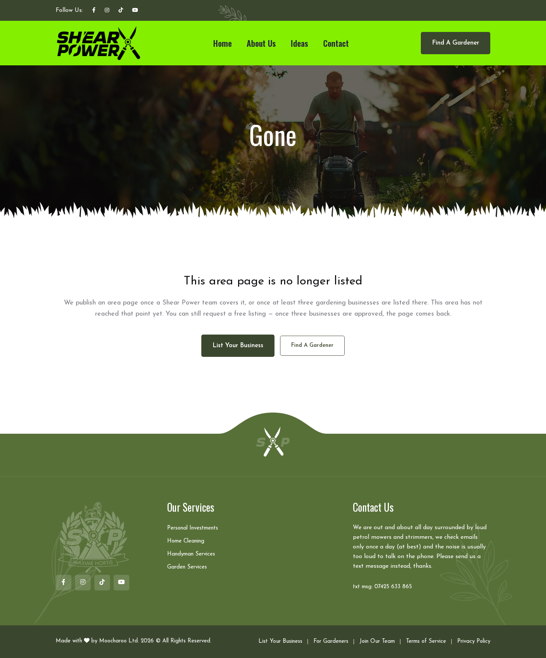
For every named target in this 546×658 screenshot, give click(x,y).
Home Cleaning (185, 541)
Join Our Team (377, 641)
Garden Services (187, 567)
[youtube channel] (135, 11)
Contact (336, 43)
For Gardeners (330, 641)
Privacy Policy (473, 641)
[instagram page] (107, 11)
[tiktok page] (120, 11)
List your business (237, 345)
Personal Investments (192, 528)
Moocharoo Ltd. (119, 641)
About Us (261, 43)
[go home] (273, 441)
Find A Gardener (455, 43)
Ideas (299, 43)
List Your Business (280, 641)
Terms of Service (426, 641)
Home (222, 43)
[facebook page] (93, 11)
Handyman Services (191, 554)
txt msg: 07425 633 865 (382, 587)
